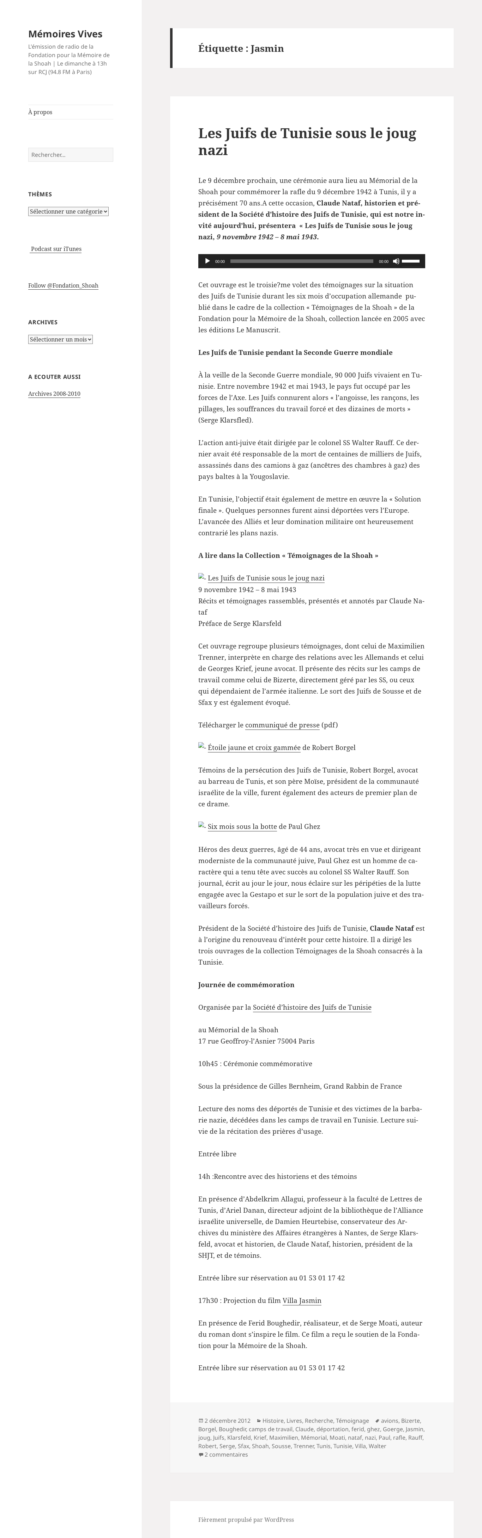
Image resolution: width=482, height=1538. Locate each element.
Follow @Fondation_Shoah (63, 285)
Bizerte (410, 1421)
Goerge (393, 1429)
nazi (370, 1437)
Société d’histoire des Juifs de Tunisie (312, 1007)
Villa (360, 1446)
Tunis (324, 1446)
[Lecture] (207, 261)
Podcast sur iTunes (56, 249)
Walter (377, 1446)
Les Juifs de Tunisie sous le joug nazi (307, 141)
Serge (227, 1446)
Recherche (319, 1421)
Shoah (260, 1446)
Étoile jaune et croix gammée (254, 747)
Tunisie (342, 1446)
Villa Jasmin (302, 1300)
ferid (357, 1429)
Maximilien (283, 1437)
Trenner (304, 1446)
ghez (373, 1429)
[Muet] (396, 261)
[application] (311, 261)
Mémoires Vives (65, 33)
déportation (333, 1429)
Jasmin (414, 1429)
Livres (294, 1421)
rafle (399, 1437)
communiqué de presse (282, 725)
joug (204, 1437)
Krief (260, 1437)
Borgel (207, 1429)
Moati (337, 1437)
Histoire (273, 1421)
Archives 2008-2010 (54, 394)
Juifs (218, 1437)
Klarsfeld (239, 1437)
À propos (40, 112)
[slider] (412, 260)
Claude (304, 1429)
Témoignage (352, 1421)
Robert (207, 1446)
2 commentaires (226, 1454)
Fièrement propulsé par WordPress (246, 1520)
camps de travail (271, 1429)
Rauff (415, 1437)
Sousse (281, 1446)
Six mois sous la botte (242, 826)
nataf (355, 1437)
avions (389, 1421)
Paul (384, 1437)
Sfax (243, 1446)
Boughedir (232, 1429)
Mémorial (314, 1437)
